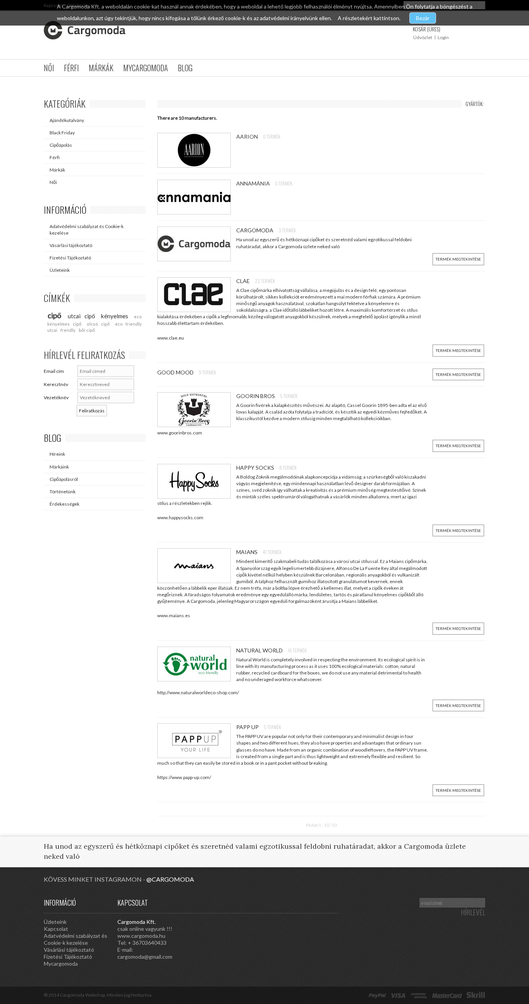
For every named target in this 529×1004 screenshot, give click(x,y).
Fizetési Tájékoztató (70, 258)
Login (443, 37)
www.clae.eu (170, 338)
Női (49, 68)
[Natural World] (196, 664)
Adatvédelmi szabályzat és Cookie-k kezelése (87, 229)
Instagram (268, 902)
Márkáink (59, 467)
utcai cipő (81, 315)
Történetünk (63, 491)
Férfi (71, 68)
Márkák (101, 68)
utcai (52, 330)
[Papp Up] (196, 740)
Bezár (422, 18)
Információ (65, 209)
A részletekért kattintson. (370, 18)
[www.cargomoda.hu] (84, 30)
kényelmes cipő (64, 323)
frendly (68, 330)
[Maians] (196, 565)
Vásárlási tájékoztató (71, 245)
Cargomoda (255, 230)
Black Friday (62, 133)
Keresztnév (56, 384)
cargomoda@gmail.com (144, 956)
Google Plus (299, 902)
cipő (55, 315)
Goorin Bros (256, 396)
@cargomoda (170, 879)
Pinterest (284, 902)
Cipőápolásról (64, 479)
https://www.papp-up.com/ (184, 777)
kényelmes (114, 315)
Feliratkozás (92, 411)
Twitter (315, 902)
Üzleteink (60, 270)
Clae (243, 281)
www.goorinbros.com (179, 433)
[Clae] (196, 294)
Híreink (57, 454)
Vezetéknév (56, 397)
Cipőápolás (61, 145)
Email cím (54, 371)
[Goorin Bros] (196, 409)
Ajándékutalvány (67, 120)
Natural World (260, 650)
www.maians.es (173, 615)
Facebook (330, 902)
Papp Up (248, 727)
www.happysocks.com (180, 517)
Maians (247, 552)
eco (138, 316)
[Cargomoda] (196, 244)
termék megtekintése (458, 259)
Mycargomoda (145, 68)
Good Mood (176, 372)
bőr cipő (87, 330)
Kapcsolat (56, 928)
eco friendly (128, 323)
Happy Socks (255, 467)
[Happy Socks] (196, 481)
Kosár (426, 29)
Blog (185, 68)
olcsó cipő (98, 323)
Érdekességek (64, 504)
